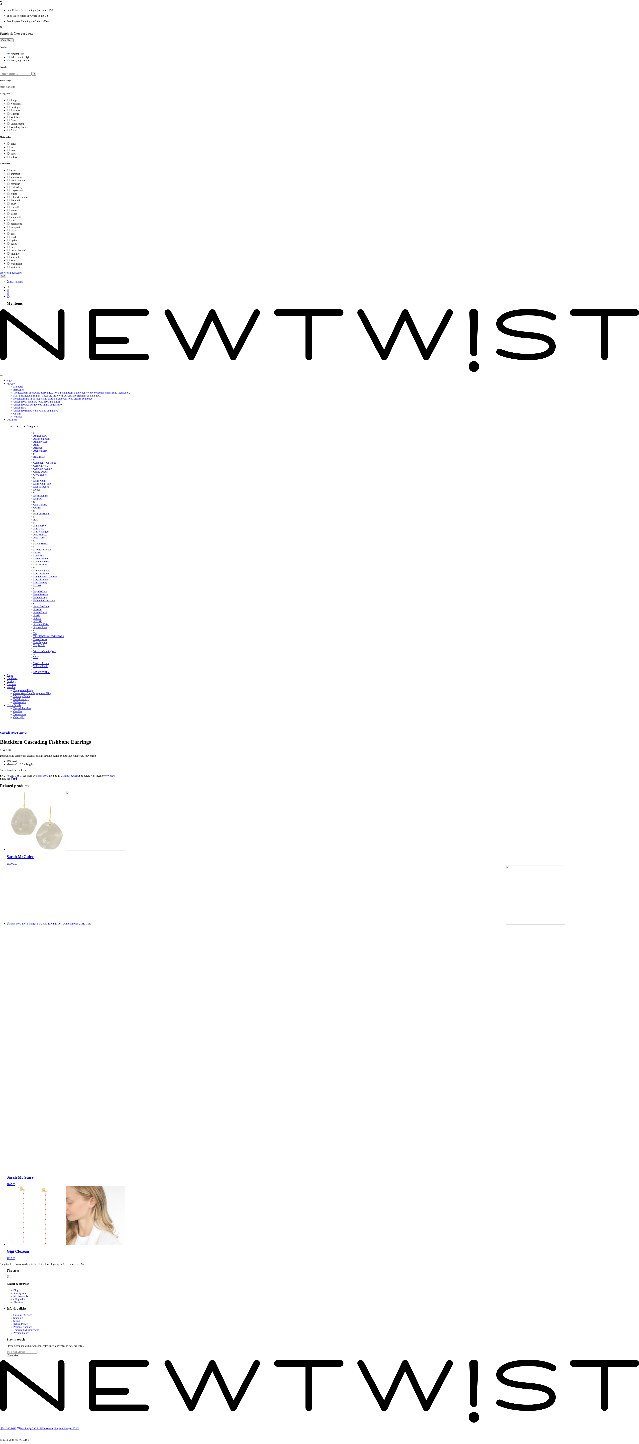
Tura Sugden (40, 642)
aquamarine (17, 177)
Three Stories (40, 639)
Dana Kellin (39, 480)
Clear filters (6, 40)
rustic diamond (18, 250)
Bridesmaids (19, 702)
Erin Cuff (38, 498)
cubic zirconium (19, 197)
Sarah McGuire (41, 606)
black (13, 143)
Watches (15, 117)
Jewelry (11, 383)
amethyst (15, 173)
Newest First (17, 53)
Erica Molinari (40, 495)
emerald (15, 207)
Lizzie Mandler (41, 558)
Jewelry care (19, 1293)
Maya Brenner (40, 579)
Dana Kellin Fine (42, 483)
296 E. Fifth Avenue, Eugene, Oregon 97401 (55, 1428)
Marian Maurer (41, 573)
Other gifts (18, 717)
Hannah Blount (41, 513)
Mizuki (37, 585)
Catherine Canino (42, 468)
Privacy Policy (21, 1333)
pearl (13, 237)
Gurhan (37, 507)
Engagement (17, 123)
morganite (16, 227)
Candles (17, 711)
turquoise (15, 267)
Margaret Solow (41, 570)
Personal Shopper (22, 1327)
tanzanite (15, 257)
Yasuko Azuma (41, 663)
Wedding (11, 687)
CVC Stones (40, 474)
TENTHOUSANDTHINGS (48, 636)
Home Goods (14, 705)
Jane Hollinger (41, 531)
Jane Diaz (38, 528)
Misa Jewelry (40, 582)
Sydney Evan (40, 627)
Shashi (36, 615)
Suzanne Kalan (41, 624)
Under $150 (19, 407)
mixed (14, 147)
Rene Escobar (40, 594)
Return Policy (20, 1324)
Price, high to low (20, 60)
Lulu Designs (40, 564)
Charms (15, 113)
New (9, 380)
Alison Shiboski (41, 438)
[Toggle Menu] (1, 375)
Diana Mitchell (41, 486)
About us (18, 1302)
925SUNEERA (41, 672)
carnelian (15, 183)
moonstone (16, 223)
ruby (13, 247)
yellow (14, 157)
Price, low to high (20, 57)
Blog (15, 1290)
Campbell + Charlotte (44, 462)
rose (13, 150)
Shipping (18, 1318)
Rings (14, 100)
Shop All (18, 386)
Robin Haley (40, 597)
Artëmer (37, 447)
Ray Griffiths (40, 591)
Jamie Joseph (40, 525)
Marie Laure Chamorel (45, 576)
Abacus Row (40, 435)
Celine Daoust (40, 471)
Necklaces (16, 103)
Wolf (35, 657)
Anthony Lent (40, 441)
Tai (35, 633)
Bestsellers (18, 389)
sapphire (15, 253)
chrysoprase (17, 190)
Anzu (36, 444)
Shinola (37, 618)
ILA (35, 519)
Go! (3, 276)
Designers (12, 419)
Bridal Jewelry (21, 699)
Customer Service (22, 1315)
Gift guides (19, 1299)
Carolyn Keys (40, 465)
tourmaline (16, 263)
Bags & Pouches (22, 708)
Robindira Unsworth (44, 600)
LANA (37, 552)
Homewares (19, 714)
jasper (14, 213)
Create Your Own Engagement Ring (32, 693)
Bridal (14, 130)
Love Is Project (41, 561)
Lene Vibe (38, 555)
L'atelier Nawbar (42, 549)
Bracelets (15, 110)
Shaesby (37, 609)
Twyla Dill (39, 645)
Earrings (15, 107)
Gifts (13, 120)
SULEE (37, 621)
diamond (15, 200)
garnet (14, 210)
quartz (14, 243)
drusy (13, 203)
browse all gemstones (11, 272)
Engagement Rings (23, 690)
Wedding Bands (19, 127)
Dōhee (36, 489)
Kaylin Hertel (40, 543)
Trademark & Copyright (26, 1330)
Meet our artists (21, 1296)
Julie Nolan (39, 537)
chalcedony (17, 187)
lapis (13, 220)
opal (13, 233)
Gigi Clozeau (40, 504)
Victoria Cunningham (44, 651)
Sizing (16, 1321)
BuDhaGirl (39, 456)
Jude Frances (40, 534)
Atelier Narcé (40, 450)
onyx (13, 230)
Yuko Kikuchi (40, 666)
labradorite (16, 217)
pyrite (14, 240)
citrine (14, 193)
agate (13, 170)
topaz (13, 260)
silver (13, 153)
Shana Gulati (40, 612)
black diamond (18, 180)
